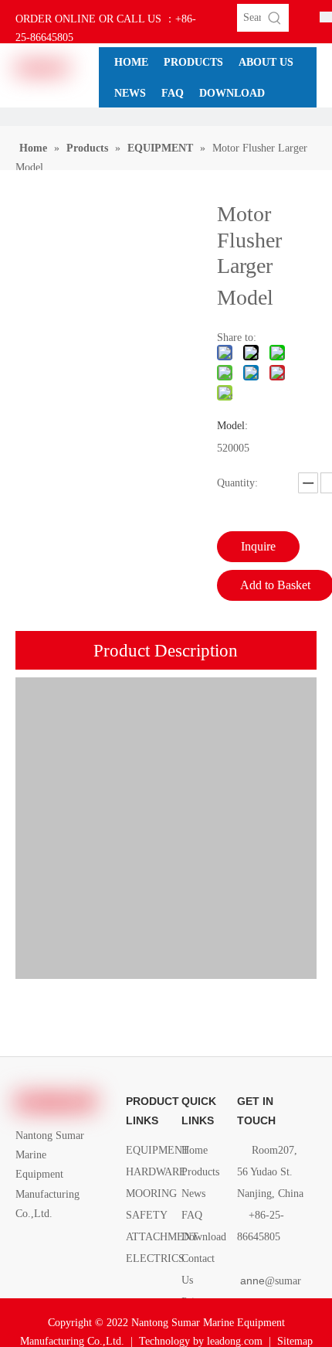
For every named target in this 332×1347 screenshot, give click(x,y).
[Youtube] (25, 1267)
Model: (232, 426)
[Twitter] (77, 1248)
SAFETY (147, 1215)
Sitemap (295, 1341)
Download (203, 1237)
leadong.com (235, 1341)
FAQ (191, 1215)
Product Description (165, 650)
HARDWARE (156, 1172)
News (193, 1193)
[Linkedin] (51, 1248)
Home (194, 1150)
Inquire (258, 546)
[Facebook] (25, 1248)
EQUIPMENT (157, 1150)
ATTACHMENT (162, 1237)
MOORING (151, 1193)
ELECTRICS (155, 1258)
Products (200, 1172)
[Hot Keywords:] (275, 18)
